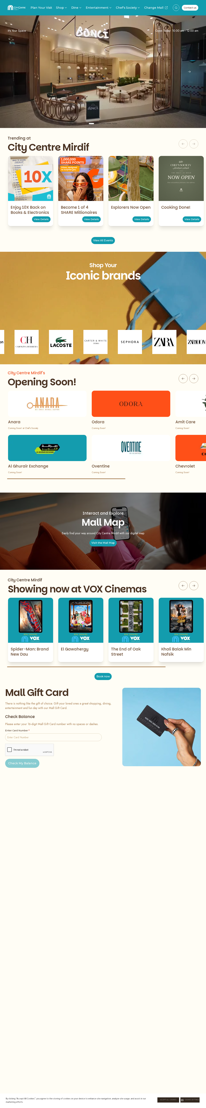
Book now (103, 676)
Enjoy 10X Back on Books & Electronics (30, 210)
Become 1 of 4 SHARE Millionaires (79, 210)
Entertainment (97, 7)
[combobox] (176, 8)
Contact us (190, 7)
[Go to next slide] (193, 378)
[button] (190, 1100)
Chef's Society (126, 7)
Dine (74, 7)
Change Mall (153, 7)
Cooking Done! (175, 207)
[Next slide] (189, 72)
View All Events (103, 240)
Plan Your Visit (41, 7)
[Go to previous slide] (183, 378)
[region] (103, 71)
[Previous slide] (17, 72)
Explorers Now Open (131, 207)
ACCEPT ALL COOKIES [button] (168, 1100)
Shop (60, 7)
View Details (41, 219)
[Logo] (17, 7)
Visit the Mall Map (103, 542)
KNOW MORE (103, 99)
